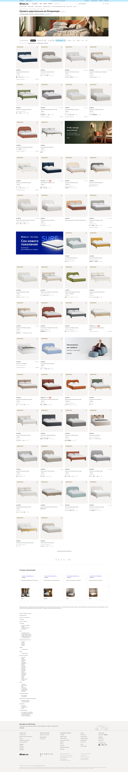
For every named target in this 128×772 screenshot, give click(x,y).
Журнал (45, 3)
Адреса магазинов (63, 736)
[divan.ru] (24, 4)
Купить (68, 137)
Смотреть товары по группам (25, 613)
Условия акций (83, 755)
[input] (66, 4)
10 (69, 559)
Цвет (82, 40)
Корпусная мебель (84, 736)
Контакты (21, 738)
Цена (74, 40)
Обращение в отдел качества (24, 740)
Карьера (61, 743)
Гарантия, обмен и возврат (64, 740)
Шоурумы (50, 3)
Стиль (86, 40)
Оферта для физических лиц (65, 753)
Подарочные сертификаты (64, 747)
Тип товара (69, 40)
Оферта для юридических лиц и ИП (66, 755)
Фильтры (33, 40)
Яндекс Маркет (100, 734)
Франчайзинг (22, 749)
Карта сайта (62, 745)
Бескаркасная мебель (84, 738)
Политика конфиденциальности (86, 753)
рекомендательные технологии (39, 765)
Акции (41, 3)
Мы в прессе (62, 749)
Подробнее (48, 14)
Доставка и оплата (63, 738)
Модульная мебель (84, 740)
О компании (62, 734)
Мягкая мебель (83, 734)
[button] (103, 3)
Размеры (78, 40)
